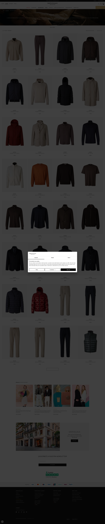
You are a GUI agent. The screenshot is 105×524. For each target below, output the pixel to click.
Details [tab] (52, 257)
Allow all (68, 269)
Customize (52, 269)
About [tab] (69, 257)
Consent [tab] (36, 257)
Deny (37, 269)
